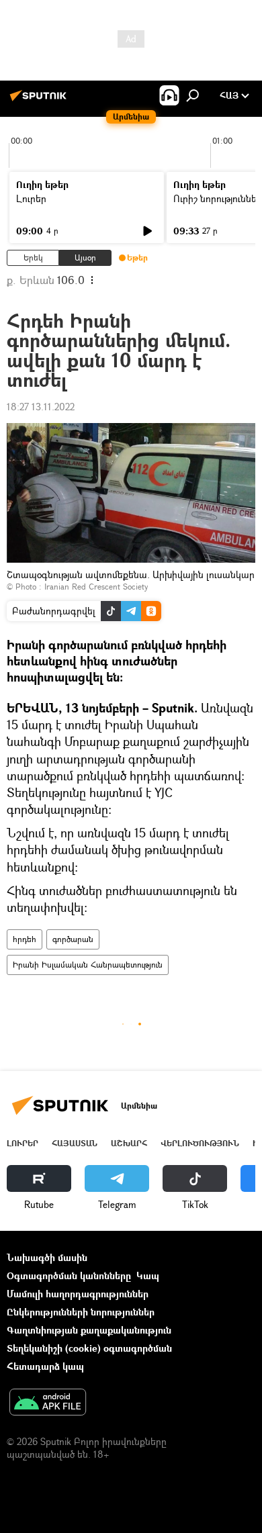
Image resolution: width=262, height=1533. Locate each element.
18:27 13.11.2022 (41, 406)
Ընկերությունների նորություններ (81, 1311)
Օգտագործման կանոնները (69, 1275)
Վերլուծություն (200, 1143)
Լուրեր (31, 198)
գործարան (72, 939)
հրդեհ (24, 939)
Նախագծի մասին (47, 1257)
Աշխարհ (129, 1143)
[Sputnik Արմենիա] (40, 100)
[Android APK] (47, 1403)
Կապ (147, 1275)
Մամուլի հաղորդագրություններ (77, 1293)
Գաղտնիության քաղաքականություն (89, 1329)
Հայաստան (74, 1143)
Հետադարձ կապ (45, 1366)
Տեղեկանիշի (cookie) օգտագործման (89, 1348)
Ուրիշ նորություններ (217, 198)
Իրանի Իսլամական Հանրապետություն (88, 964)
